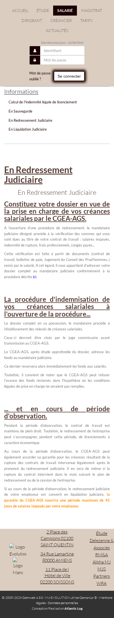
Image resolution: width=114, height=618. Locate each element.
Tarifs (86, 20)
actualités (57, 30)
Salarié (65, 10)
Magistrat (91, 10)
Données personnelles (63, 603)
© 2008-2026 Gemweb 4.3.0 (22, 597)
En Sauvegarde (20, 111)
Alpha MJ (102, 562)
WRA (102, 583)
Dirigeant (32, 20)
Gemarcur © (88, 597)
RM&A (101, 554)
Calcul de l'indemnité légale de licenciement (43, 102)
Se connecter (69, 76)
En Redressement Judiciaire (30, 120)
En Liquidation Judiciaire (28, 129)
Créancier (61, 20)
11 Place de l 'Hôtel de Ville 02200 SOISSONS (57, 576)
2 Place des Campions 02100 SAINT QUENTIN (57, 538)
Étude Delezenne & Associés (102, 540)
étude (43, 10)
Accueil (20, 10)
